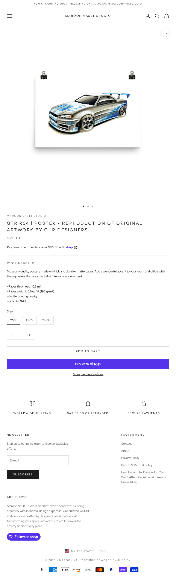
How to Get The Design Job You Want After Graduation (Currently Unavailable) (143, 477)
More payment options (88, 374)
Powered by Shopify (114, 560)
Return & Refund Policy (136, 465)
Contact (126, 444)
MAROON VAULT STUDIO (26, 215)
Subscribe (23, 474)
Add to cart (88, 351)
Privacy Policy (130, 458)
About (125, 451)
